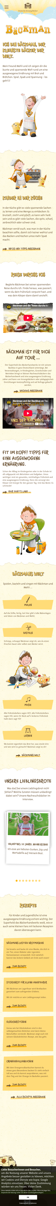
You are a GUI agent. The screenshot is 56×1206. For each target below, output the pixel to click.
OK (28, 1197)
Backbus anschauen (31, 391)
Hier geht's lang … (19, 492)
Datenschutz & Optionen (28, 1203)
